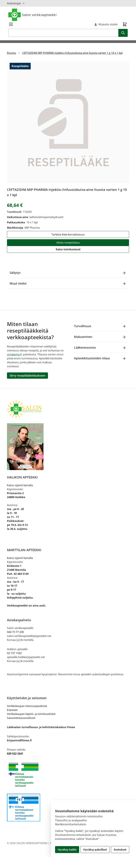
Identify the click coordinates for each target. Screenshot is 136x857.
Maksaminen (83, 337)
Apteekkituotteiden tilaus (92, 358)
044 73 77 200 (15, 632)
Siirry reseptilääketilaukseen (27, 375)
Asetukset (120, 849)
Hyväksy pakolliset (95, 849)
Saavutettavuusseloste (21, 718)
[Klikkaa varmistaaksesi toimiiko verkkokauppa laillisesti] (68, 774)
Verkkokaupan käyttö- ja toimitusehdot (31, 714)
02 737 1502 (14, 653)
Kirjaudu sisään (108, 24)
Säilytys (15, 273)
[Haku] (123, 33)
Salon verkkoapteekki (39, 15)
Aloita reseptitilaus (68, 242)
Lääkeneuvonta (85, 347)
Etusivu (11, 53)
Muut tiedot (18, 283)
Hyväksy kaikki (67, 849)
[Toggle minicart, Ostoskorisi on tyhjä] (125, 24)
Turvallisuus (82, 326)
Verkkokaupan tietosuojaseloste (27, 706)
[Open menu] (11, 24)
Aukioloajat (14, 3)
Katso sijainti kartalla (20, 485)
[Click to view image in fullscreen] (68, 122)
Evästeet (12, 710)
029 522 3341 (15, 753)
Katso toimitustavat (68, 249)
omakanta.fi (14, 354)
